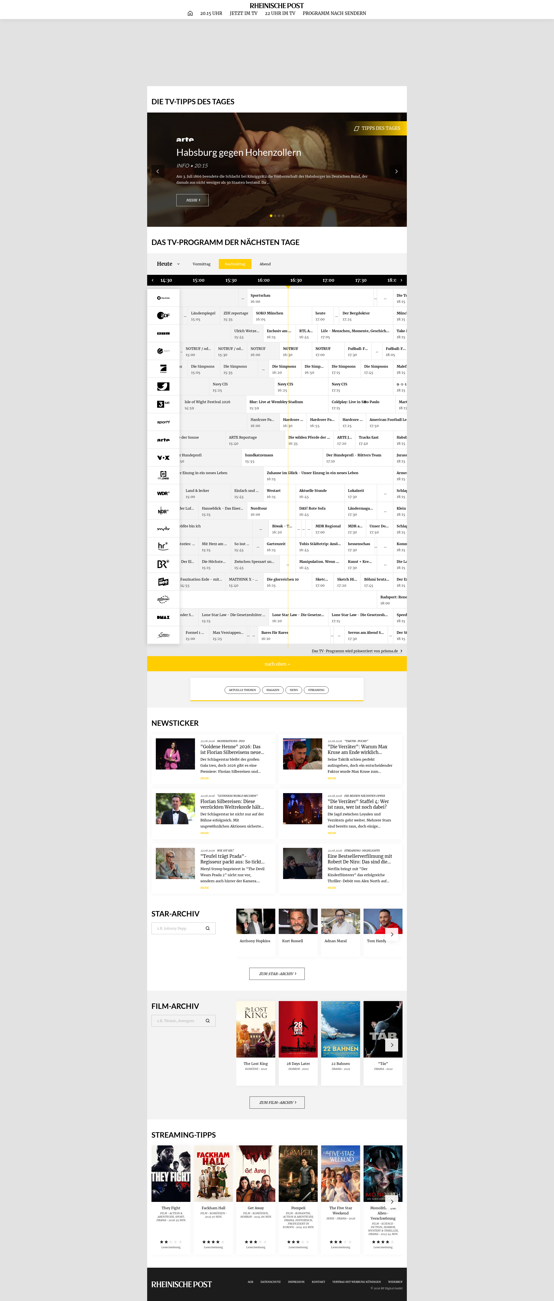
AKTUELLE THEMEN (242, 690)
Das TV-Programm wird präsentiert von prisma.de (355, 651)
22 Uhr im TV (280, 13)
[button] (271, 215)
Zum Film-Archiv (276, 1102)
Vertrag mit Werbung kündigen (356, 1281)
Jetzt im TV (243, 13)
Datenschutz (271, 1281)
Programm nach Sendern (334, 13)
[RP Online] (277, 5)
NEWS (294, 690)
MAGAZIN (272, 690)
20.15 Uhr (211, 13)
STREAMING (316, 690)
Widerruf (395, 1281)
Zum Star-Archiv (276, 974)
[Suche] (211, 928)
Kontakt (318, 1281)
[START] (190, 13)
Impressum (296, 1281)
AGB (250, 1281)
